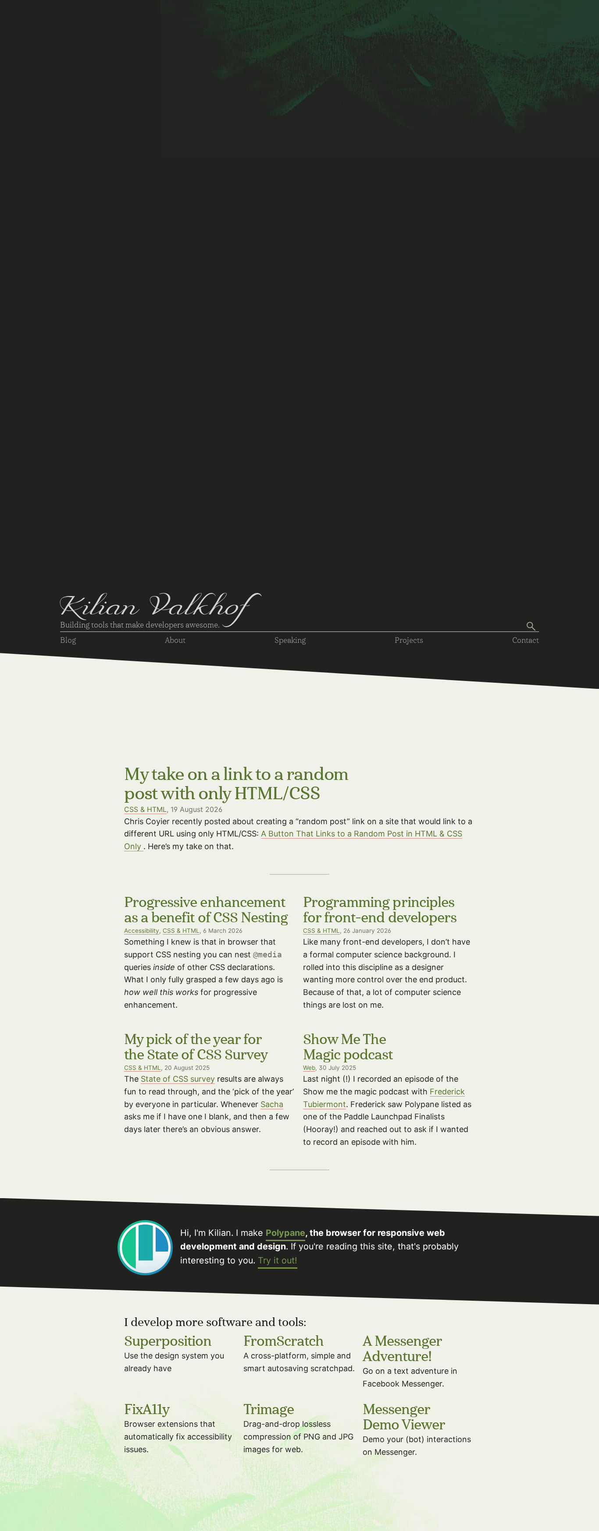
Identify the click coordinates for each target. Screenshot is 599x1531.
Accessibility (141, 930)
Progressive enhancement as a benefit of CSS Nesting (206, 910)
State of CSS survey (178, 1078)
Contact (525, 641)
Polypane (285, 1233)
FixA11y (146, 1410)
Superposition (168, 1342)
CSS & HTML (145, 809)
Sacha (271, 1104)
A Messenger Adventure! (402, 1349)
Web (309, 1067)
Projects (409, 641)
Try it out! (277, 1260)
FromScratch (283, 1342)
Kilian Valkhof (155, 609)
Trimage (268, 1410)
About (175, 641)
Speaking (290, 641)
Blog (68, 641)
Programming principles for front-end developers (379, 910)
